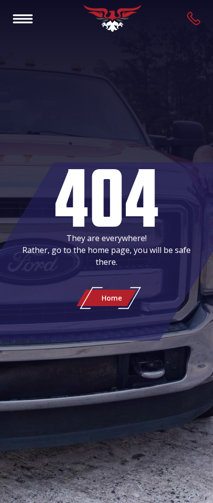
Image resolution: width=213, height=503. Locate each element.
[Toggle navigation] (22, 18)
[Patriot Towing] (112, 18)
